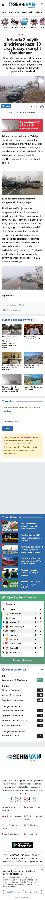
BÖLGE (22, 35)
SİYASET (15, 858)
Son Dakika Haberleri (12, 834)
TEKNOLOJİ (34, 858)
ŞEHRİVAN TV (36, 862)
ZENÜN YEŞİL (13, 112)
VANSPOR (14, 13)
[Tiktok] (29, 799)
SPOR (7, 858)
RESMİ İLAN (8, 862)
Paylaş (7, 106)
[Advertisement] (22, 489)
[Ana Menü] (3, 5)
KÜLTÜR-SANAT (21, 862)
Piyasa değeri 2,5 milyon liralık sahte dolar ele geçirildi (10, 389)
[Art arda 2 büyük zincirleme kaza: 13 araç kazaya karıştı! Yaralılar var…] (22, 89)
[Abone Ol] (42, 107)
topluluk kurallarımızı (24, 437)
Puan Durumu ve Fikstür (10, 826)
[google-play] (23, 845)
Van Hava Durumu (34, 807)
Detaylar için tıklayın (22, 660)
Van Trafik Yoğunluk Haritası (33, 817)
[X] (16, 799)
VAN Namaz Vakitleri (13, 816)
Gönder (7, 429)
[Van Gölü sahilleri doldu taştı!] (33, 358)
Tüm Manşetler (32, 825)
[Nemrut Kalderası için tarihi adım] (33, 379)
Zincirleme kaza (9, 305)
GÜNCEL (39, 13)
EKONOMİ (27, 13)
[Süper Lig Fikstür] (41, 670)
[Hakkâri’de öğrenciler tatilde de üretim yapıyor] (12, 358)
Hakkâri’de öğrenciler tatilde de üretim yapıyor (11, 367)
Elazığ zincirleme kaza (12, 310)
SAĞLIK (23, 858)
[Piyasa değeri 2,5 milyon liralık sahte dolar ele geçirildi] (12, 379)
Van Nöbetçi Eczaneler (8, 808)
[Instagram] (20, 799)
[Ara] (42, 4)
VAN (4, 13)
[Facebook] (11, 799)
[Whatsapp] (34, 799)
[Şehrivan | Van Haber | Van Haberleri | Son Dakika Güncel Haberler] (22, 5)
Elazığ (21, 305)
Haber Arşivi (32, 834)
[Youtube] (25, 799)
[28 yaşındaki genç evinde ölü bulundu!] (33, 329)
